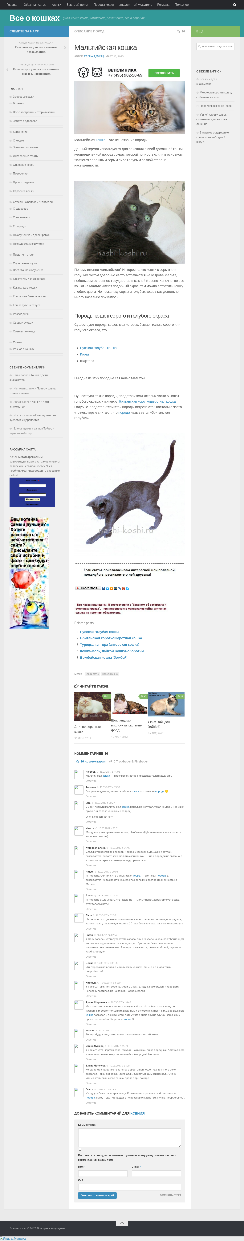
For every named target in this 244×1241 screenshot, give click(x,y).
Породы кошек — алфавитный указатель (123, 4)
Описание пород (89, 31)
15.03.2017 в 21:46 (119, 847)
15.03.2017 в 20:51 (108, 828)
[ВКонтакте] (104, 588)
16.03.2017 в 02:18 (107, 895)
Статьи (17, 342)
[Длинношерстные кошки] (92, 706)
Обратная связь (35, 4)
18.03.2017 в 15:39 (118, 1046)
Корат (84, 354)
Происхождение (23, 182)
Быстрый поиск (77, 4)
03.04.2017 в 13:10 (107, 1089)
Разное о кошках (24, 349)
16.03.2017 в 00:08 (108, 871)
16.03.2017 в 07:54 (107, 935)
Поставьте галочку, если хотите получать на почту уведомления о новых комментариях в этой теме (127, 1157)
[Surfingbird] (128, 588)
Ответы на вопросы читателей (33, 202)
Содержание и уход (25, 263)
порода (124, 412)
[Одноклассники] (112, 588)
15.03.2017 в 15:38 (110, 787)
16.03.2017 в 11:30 (110, 982)
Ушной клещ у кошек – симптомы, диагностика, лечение (212, 119)
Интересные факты (25, 156)
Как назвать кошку (25, 287)
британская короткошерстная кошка (147, 401)
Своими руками (23, 322)
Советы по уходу (24, 331)
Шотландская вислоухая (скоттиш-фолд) (126, 725)
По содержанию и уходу (28, 243)
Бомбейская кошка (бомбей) (103, 657)
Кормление (20, 132)
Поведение (20, 173)
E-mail (136, 1166)
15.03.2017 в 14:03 (110, 771)
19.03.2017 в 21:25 (119, 1065)
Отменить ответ (170, 1195)
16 (183, 31)
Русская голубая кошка (98, 348)
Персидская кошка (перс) (216, 106)
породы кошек (110, 674)
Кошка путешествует (26, 305)
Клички (56, 4)
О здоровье (20, 208)
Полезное (182, 4)
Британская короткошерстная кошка (111, 638)
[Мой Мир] (116, 588)
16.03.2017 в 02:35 (106, 915)
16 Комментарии (93, 761)
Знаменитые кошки (25, 147)
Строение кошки (23, 191)
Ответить (91, 780)
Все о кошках (34, 18)
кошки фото (92, 674)
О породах (20, 226)
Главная (12, 4)
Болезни (18, 103)
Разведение (21, 314)
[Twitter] (108, 588)
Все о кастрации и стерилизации (34, 112)
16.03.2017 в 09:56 (107, 963)
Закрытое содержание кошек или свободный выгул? (212, 137)
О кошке (18, 140)
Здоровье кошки (23, 96)
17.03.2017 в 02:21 (109, 1030)
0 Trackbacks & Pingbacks (131, 761)
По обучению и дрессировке (31, 235)
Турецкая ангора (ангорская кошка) (109, 645)
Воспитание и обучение (28, 270)
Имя (81, 1166)
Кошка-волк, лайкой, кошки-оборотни (112, 651)
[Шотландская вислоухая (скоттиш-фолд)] (129, 703)
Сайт (81, 1180)
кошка (100, 140)
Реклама (163, 4)
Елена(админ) (94, 56)
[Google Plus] (124, 588)
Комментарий (87, 1124)
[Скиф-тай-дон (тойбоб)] (166, 704)
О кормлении (21, 217)
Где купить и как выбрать (29, 279)
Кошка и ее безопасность (29, 296)
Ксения (137, 1113)
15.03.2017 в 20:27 (105, 802)
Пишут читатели (23, 254)
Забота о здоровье (25, 121)
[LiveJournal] (120, 588)
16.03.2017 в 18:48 (121, 1002)
